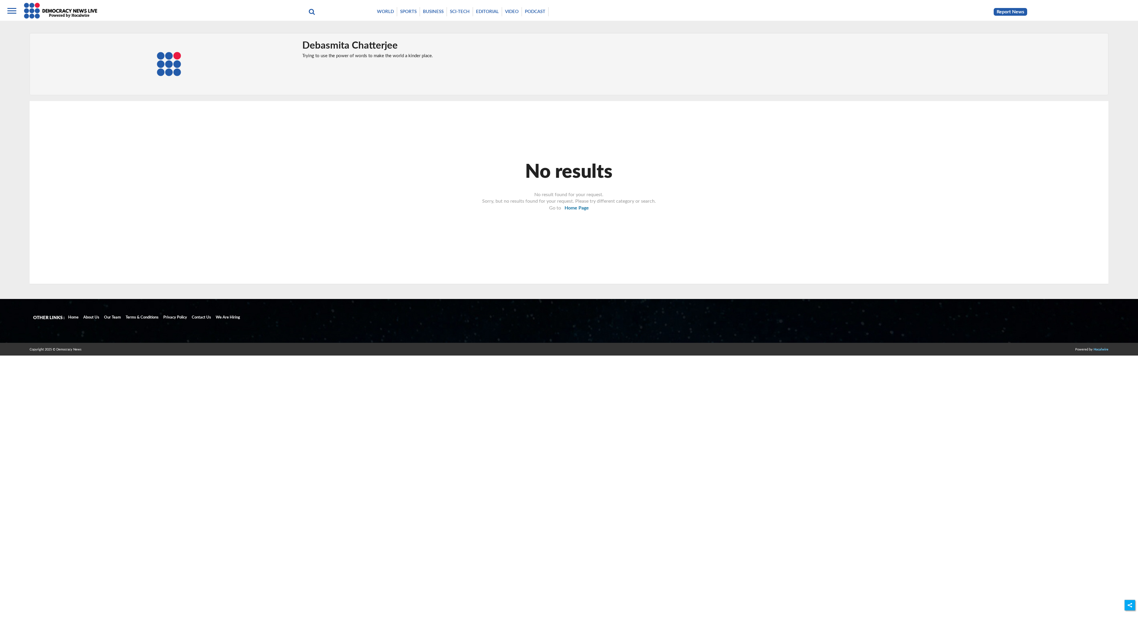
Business (433, 11)
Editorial (487, 11)
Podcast (535, 11)
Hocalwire (1101, 349)
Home (73, 317)
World (385, 11)
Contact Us (201, 317)
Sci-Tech (460, 11)
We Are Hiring (228, 317)
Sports (408, 11)
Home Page (577, 208)
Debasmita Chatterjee (350, 45)
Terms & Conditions (142, 317)
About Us (91, 317)
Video (512, 11)
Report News (1010, 11)
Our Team (112, 317)
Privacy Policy (175, 317)
